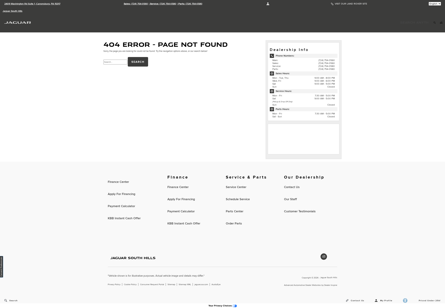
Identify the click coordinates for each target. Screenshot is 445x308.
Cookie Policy (130, 284)
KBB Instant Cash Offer (124, 218)
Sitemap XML (185, 284)
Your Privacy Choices (220, 305)
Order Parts (234, 223)
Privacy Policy (114, 284)
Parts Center (234, 211)
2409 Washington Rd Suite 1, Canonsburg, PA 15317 (32, 3)
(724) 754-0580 (326, 66)
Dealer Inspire (330, 285)
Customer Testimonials (300, 211)
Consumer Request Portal (152, 284)
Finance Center (118, 182)
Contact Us (292, 187)
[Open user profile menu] (268, 4)
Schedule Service (238, 199)
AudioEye (216, 284)
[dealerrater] (324, 256)
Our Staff (290, 199)
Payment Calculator (121, 206)
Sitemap (171, 284)
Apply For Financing (121, 194)
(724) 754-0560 (326, 60)
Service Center (236, 187)
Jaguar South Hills (328, 277)
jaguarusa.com (201, 284)
